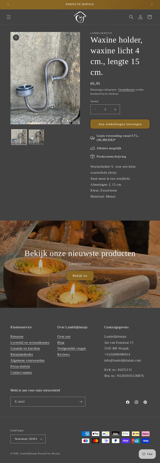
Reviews (63, 354)
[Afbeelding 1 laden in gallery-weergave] (19, 137)
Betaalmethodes (21, 354)
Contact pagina (21, 372)
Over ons (63, 336)
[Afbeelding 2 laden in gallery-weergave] (36, 137)
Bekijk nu (80, 275)
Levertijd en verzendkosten (29, 342)
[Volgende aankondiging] (151, 4)
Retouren (17, 336)
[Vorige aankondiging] (8, 4)
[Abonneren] (80, 402)
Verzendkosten (126, 89)
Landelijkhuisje (28, 453)
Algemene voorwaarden (27, 360)
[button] (8, 17)
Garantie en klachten (25, 348)
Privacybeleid (20, 366)
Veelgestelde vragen (71, 348)
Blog (60, 342)
